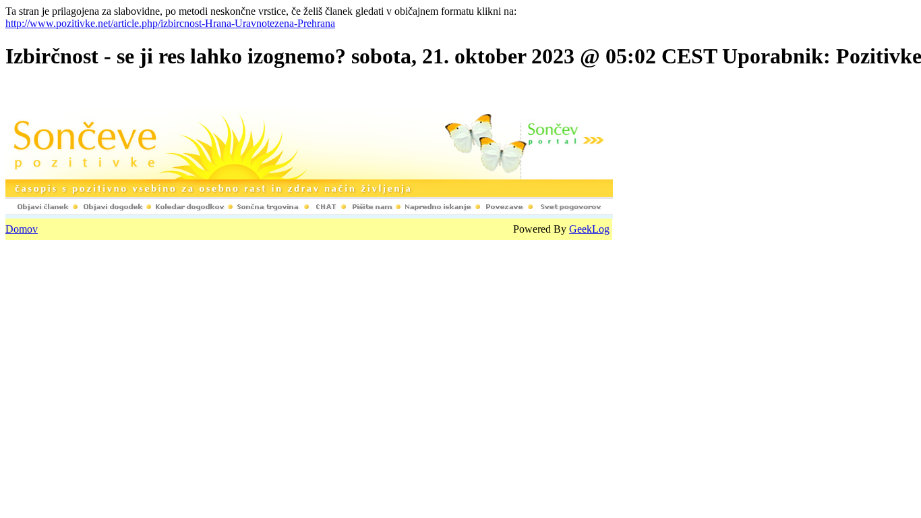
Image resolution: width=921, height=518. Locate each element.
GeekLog (589, 229)
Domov (21, 229)
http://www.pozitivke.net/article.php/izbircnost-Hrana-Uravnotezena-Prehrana (170, 23)
